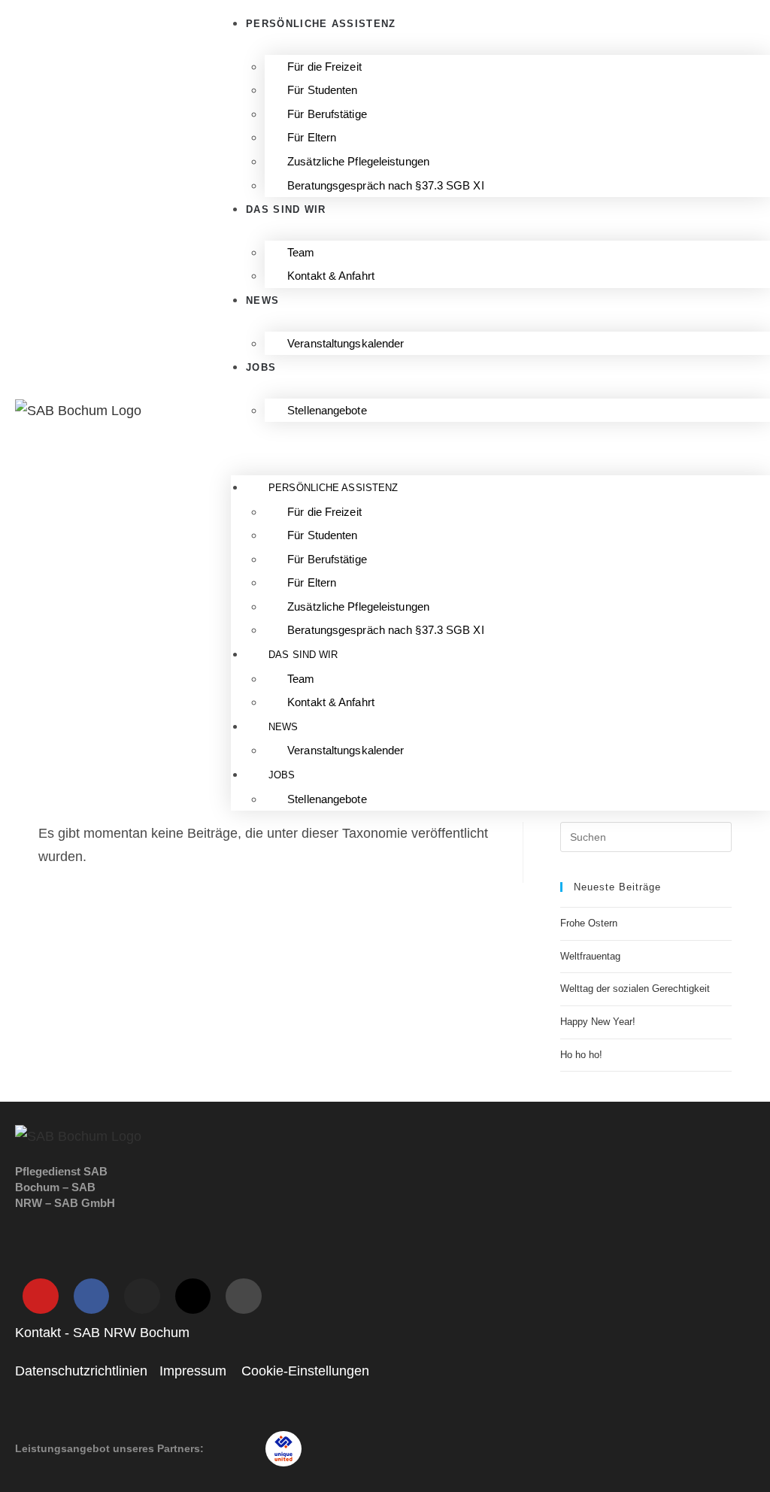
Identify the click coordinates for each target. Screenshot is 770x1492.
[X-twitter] (193, 1296)
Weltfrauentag (590, 956)
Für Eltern (311, 137)
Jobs (261, 367)
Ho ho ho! (581, 1054)
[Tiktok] (244, 1296)
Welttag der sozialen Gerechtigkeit (635, 988)
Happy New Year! (597, 1021)
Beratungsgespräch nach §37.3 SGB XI (385, 185)
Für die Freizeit (324, 66)
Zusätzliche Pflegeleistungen (358, 161)
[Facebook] (92, 1296)
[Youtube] (41, 1296)
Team (300, 252)
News (262, 300)
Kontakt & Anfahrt (330, 275)
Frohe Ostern (588, 923)
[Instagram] (142, 1296)
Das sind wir (286, 209)
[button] (500, 444)
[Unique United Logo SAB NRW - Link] (283, 1449)
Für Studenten (322, 89)
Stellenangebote (327, 410)
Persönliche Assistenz (333, 487)
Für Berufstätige (327, 114)
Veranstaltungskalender (345, 343)
